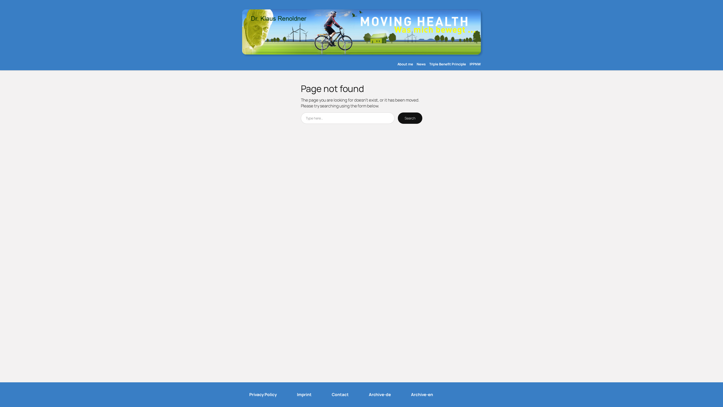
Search (410, 118)
